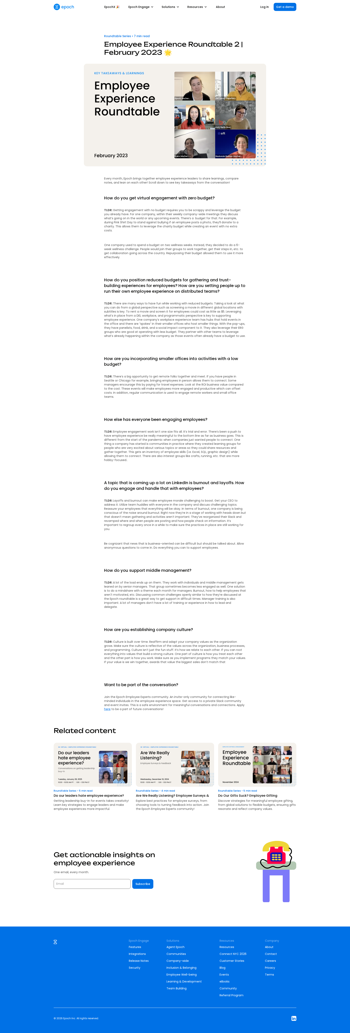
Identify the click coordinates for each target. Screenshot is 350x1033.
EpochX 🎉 (112, 7)
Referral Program (231, 995)
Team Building (176, 988)
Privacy (270, 968)
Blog (222, 968)
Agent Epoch (175, 947)
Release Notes (139, 961)
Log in (264, 7)
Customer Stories (232, 961)
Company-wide (177, 961)
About (220, 7)
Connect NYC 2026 (233, 954)
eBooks (224, 981)
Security (134, 968)
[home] (64, 7)
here (107, 709)
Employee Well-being (181, 975)
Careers (270, 961)
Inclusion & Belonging (181, 968)
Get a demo (285, 7)
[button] (141, 7)
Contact (271, 954)
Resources (227, 947)
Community (228, 988)
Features (135, 947)
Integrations (137, 954)
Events (224, 975)
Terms (269, 975)
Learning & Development (184, 981)
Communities (176, 954)
